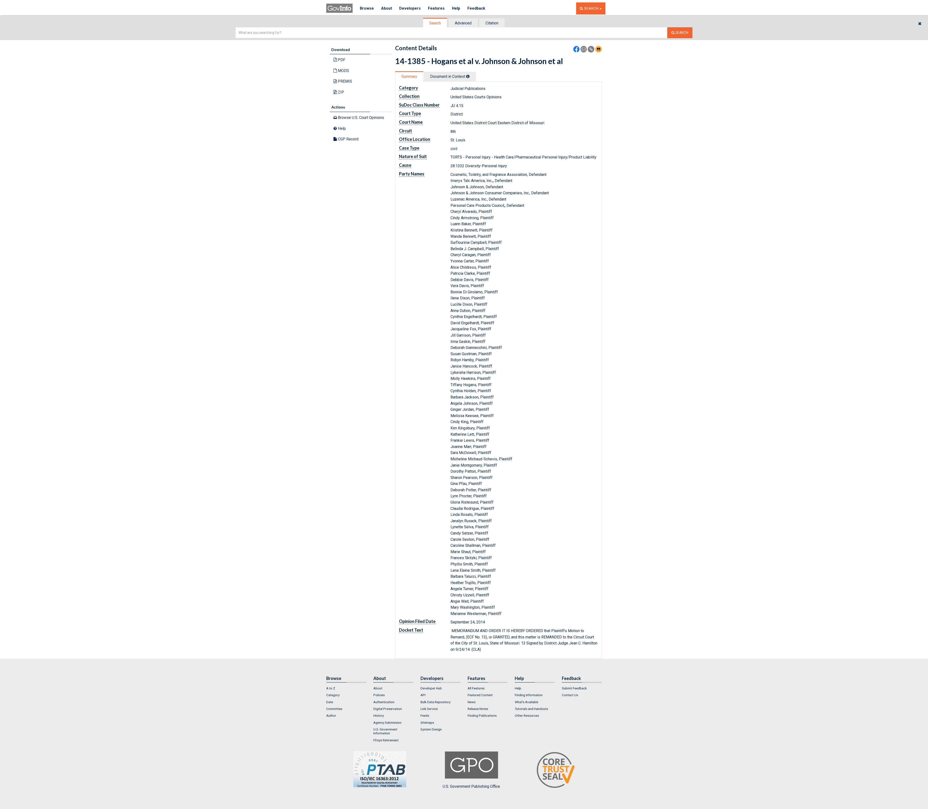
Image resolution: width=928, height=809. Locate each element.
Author (331, 715)
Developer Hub (431, 688)
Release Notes (478, 709)
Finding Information (529, 695)
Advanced (463, 23)
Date (329, 702)
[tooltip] (468, 76)
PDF (341, 60)
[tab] (435, 23)
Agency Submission (387, 722)
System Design (431, 729)
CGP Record (347, 139)
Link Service (429, 709)
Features (436, 8)
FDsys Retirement (386, 740)
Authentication (383, 702)
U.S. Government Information (385, 731)
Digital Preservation (387, 709)
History (378, 715)
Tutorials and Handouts (531, 709)
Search (435, 23)
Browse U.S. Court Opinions (360, 117)
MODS (343, 70)
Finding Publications (482, 715)
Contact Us (570, 695)
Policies (379, 695)
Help (456, 8)
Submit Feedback (574, 688)
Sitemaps (427, 722)
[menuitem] (346, 688)
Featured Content (480, 695)
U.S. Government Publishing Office (471, 786)
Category (333, 695)
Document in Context (448, 76)
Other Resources (527, 715)
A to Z (330, 688)
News (472, 702)
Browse (367, 8)
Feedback (476, 8)
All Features (476, 688)
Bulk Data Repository (435, 702)
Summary (409, 76)
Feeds (424, 715)
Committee (334, 709)
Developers (410, 8)
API (423, 695)
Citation (492, 23)
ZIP (340, 92)
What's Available (526, 702)
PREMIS (344, 81)
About (386, 8)
